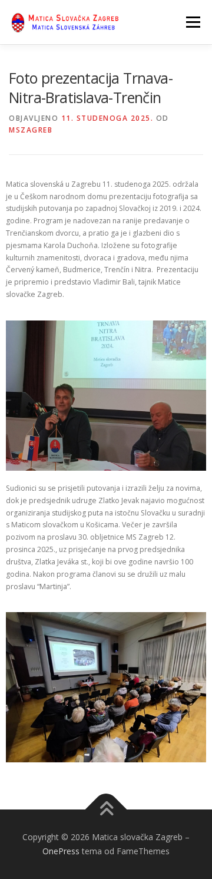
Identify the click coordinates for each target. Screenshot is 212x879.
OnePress (61, 851)
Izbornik (193, 22)
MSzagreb (30, 130)
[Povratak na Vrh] (106, 810)
